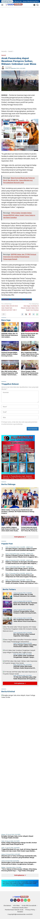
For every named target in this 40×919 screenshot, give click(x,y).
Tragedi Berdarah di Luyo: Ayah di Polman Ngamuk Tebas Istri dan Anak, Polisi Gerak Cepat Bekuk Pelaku (19, 850)
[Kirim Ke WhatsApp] (37, 314)
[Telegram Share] (33, 314)
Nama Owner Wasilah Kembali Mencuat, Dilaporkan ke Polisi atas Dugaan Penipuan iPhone (21, 575)
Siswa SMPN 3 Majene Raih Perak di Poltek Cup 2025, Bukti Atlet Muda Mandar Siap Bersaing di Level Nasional (10, 529)
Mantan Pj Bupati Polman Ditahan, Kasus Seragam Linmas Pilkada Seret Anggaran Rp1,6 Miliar (22, 556)
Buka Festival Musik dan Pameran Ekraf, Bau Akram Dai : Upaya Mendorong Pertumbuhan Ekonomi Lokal (29, 335)
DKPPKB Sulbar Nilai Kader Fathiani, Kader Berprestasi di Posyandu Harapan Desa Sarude (24, 667)
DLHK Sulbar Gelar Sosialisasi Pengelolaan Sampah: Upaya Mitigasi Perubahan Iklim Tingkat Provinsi (25, 656)
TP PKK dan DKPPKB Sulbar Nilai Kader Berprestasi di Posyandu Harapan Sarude (24, 678)
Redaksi (20, 912)
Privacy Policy (30, 910)
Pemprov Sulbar (17, 299)
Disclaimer (7, 905)
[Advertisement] (20, 28)
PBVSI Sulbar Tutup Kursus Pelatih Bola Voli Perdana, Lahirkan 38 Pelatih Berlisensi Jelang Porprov (17, 511)
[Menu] (2, 4)
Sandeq (28, 299)
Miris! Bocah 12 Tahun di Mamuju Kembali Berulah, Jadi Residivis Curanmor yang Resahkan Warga (19, 856)
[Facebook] (11, 900)
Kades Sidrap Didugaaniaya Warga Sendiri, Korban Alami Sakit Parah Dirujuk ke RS (19, 843)
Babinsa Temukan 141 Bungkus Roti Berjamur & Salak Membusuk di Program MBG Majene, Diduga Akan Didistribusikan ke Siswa (22, 562)
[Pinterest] (18, 900)
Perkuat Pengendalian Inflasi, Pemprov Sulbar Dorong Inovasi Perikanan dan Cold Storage (9, 354)
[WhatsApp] (25, 900)
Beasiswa (5, 299)
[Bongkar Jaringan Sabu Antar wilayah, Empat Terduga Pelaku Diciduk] (20, 763)
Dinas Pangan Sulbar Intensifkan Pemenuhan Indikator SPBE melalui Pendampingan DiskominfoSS (29, 373)
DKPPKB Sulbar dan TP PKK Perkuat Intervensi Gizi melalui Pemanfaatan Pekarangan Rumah (9, 335)
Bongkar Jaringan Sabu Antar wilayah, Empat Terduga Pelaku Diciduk (17, 837)
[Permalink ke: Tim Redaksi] (2, 68)
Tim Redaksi (8, 67)
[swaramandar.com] (13, 4)
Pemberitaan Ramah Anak (14, 910)
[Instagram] (21, 900)
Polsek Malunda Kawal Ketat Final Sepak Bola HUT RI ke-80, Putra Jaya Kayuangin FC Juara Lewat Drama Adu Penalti (29, 529)
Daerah (3, 55)
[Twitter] (15, 900)
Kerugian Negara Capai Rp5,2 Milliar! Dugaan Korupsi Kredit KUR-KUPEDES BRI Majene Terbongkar (21, 549)
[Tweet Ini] (26, 314)
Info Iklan (16, 905)
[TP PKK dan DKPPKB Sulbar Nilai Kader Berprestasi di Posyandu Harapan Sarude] (20, 673)
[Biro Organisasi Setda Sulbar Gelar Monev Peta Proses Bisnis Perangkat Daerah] (30, 346)
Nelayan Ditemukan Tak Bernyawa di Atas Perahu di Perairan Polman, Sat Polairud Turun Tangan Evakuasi (22, 582)
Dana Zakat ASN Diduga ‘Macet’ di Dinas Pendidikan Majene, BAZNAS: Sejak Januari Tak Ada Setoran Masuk (21, 569)
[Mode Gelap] (34, 4)
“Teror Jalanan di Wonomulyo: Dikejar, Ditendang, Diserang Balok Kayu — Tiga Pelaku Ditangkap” (19, 870)
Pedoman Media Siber (20, 907)
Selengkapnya (19, 537)
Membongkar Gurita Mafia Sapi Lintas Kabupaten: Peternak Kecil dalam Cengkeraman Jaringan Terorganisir (19, 863)
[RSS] (28, 900)
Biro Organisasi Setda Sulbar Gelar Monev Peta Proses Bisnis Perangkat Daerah (30, 354)
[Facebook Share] (22, 314)
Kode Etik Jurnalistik (29, 905)
